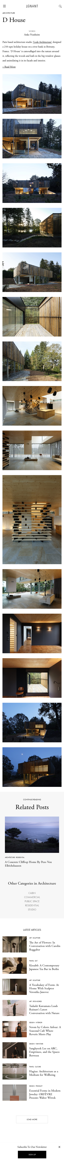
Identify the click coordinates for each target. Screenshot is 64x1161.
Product (39, 1086)
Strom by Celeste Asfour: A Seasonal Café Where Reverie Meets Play (45, 1030)
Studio (32, 909)
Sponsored (37, 1001)
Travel (31, 961)
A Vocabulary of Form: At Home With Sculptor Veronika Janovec (44, 988)
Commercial (32, 897)
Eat (36, 961)
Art (30, 938)
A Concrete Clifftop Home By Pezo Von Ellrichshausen (28, 864)
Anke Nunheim (32, 34)
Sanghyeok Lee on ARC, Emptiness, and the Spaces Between (44, 1052)
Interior (39, 1022)
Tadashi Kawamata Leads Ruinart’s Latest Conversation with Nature (44, 1009)
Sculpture (36, 938)
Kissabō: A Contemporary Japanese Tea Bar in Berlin (44, 967)
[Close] (59, 1147)
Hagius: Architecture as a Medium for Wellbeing (43, 1073)
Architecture (8, 13)
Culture (38, 1067)
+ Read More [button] (9, 67)
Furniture (39, 1044)
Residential (20, 857)
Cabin (32, 893)
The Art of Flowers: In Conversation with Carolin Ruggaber (44, 946)
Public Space (32, 901)
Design (32, 1022)
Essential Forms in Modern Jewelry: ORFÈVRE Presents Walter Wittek (44, 1094)
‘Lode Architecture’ (42, 42)
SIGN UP (32, 1154)
